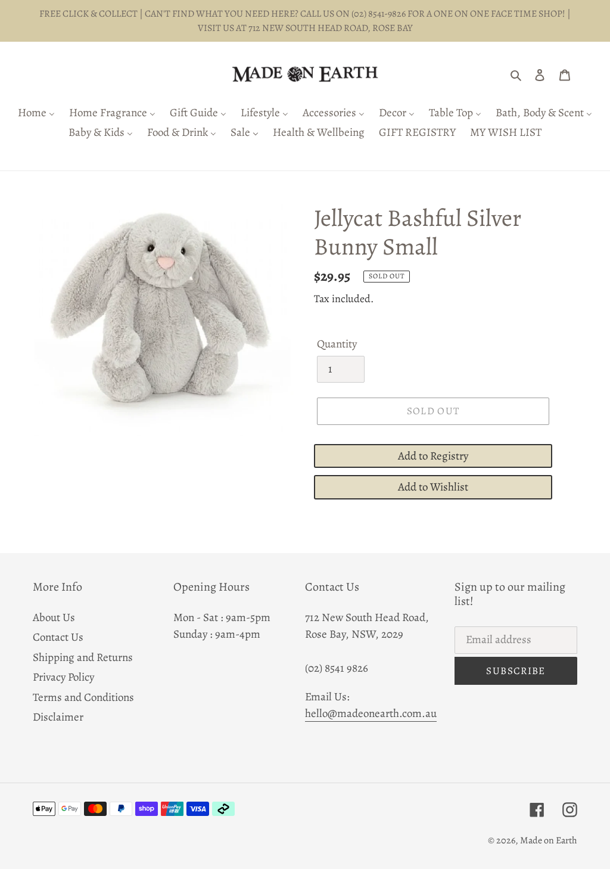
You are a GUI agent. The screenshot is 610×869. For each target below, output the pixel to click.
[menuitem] (36, 113)
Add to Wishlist (433, 487)
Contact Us (58, 637)
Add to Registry (433, 456)
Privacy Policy (63, 677)
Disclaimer (58, 717)
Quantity (337, 344)
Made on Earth (548, 840)
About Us (54, 617)
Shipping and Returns (83, 657)
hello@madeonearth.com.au (371, 713)
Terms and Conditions (83, 697)
